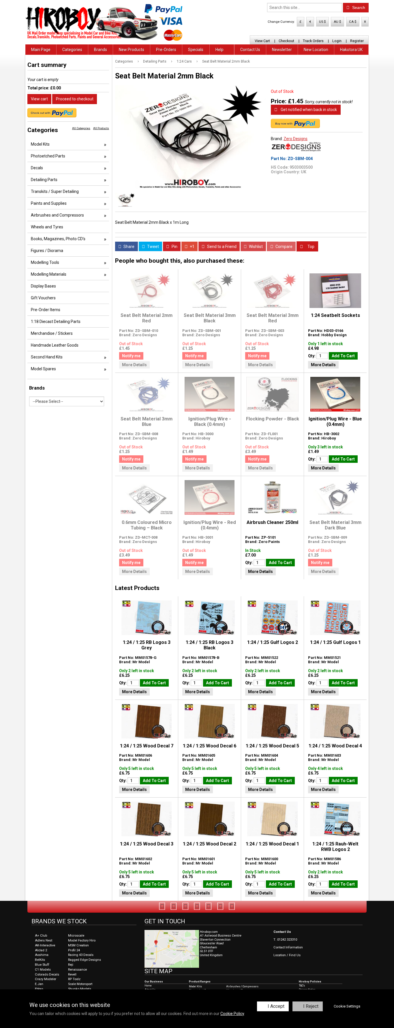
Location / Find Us (287, 955)
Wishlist (255, 246)
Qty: (312, 356)
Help (219, 49)
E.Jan (39, 984)
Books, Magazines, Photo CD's (58, 238)
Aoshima (41, 955)
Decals (37, 168)
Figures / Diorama (47, 250)
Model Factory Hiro (81, 940)
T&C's (302, 985)
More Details (134, 364)
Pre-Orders (166, 49)
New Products (131, 49)
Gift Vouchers (43, 298)
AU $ (337, 22)
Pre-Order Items (45, 309)
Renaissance (77, 969)
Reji (70, 965)
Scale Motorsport (80, 984)
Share (128, 246)
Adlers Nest (43, 940)
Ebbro (39, 989)
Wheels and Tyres (47, 227)
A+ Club (41, 935)
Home (148, 985)
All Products (101, 128)
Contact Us (250, 49)
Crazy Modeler (45, 979)
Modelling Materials (48, 274)
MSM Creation (78, 945)
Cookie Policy (232, 1013)
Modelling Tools (45, 262)
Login (337, 41)
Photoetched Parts (48, 156)
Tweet (152, 246)
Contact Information (288, 947)
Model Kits (40, 144)
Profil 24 (74, 950)
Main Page (40, 49)
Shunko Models (79, 989)
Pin (174, 246)
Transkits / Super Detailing (55, 191)
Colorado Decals (47, 974)
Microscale (76, 935)
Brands (100, 49)
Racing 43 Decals (80, 955)
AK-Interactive (45, 945)
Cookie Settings (347, 1006)
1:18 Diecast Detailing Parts (55, 321)
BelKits (40, 960)
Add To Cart (343, 356)
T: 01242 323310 (285, 939)
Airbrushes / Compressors (242, 986)
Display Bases (43, 286)
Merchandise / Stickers (52, 333)
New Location (316, 49)
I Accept (276, 1006)
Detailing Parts (154, 61)
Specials (195, 49)
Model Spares (43, 369)
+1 (191, 246)
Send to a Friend (221, 246)
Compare (283, 246)
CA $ (353, 22)
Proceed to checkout (74, 99)
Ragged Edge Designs (84, 960)
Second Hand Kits (47, 357)
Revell (72, 974)
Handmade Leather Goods (54, 345)
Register (357, 41)
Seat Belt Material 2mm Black (226, 61)
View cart (39, 99)
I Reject (310, 1006)
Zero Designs (295, 138)
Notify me (131, 356)
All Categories (81, 128)
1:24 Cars (184, 61)
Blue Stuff (42, 965)
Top (310, 246)
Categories (72, 49)
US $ (322, 22)
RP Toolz (74, 979)
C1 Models (43, 969)
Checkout (286, 41)
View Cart (262, 41)
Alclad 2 (41, 950)
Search (358, 7)
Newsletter (282, 49)
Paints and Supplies (49, 203)
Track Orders (313, 41)
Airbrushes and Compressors (57, 215)
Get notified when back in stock (308, 109)
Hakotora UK (351, 49)
